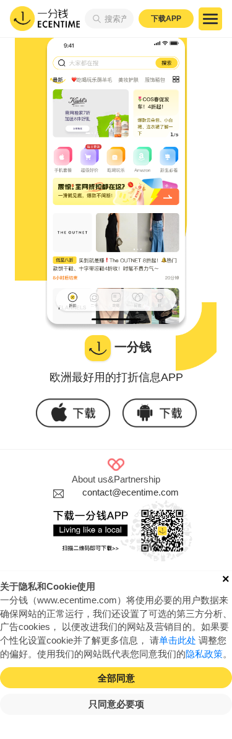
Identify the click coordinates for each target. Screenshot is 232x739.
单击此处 (177, 640)
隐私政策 (204, 654)
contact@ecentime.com (130, 492)
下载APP (166, 18)
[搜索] (94, 18)
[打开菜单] (210, 18)
